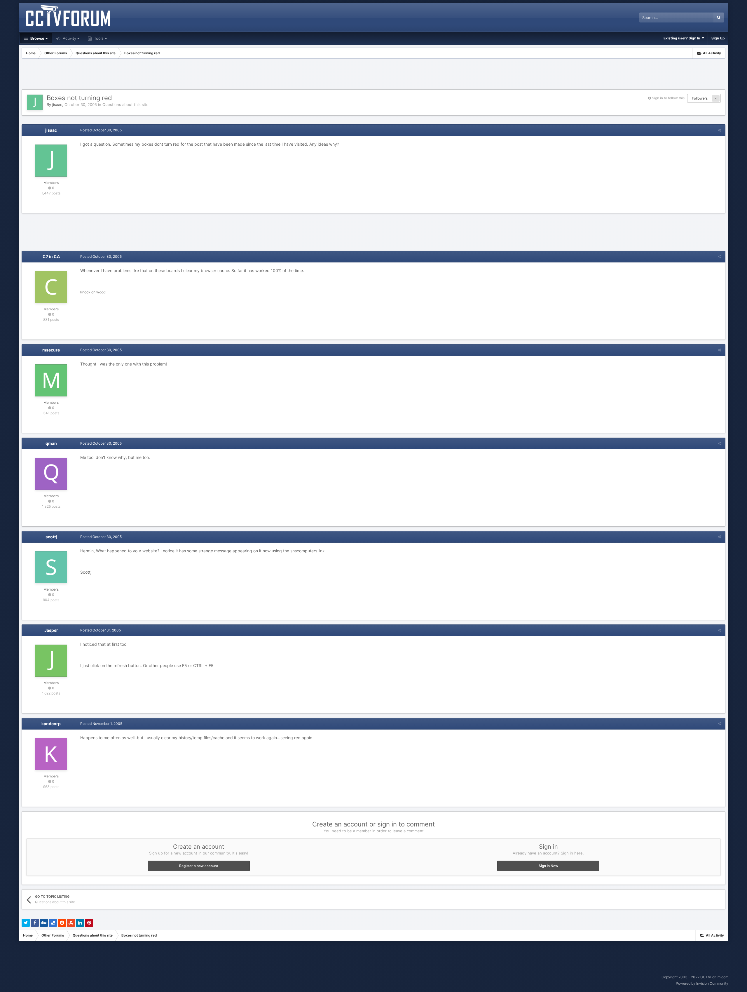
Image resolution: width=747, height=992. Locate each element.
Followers (700, 98)
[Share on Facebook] (35, 923)
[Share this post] (719, 130)
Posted (101, 130)
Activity (69, 38)
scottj (51, 536)
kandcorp (51, 723)
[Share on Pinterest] (89, 923)
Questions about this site (125, 104)
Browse (36, 38)
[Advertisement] (373, 75)
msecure (51, 349)
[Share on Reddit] (62, 923)
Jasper (51, 630)
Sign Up (718, 38)
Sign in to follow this (668, 98)
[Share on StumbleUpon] (71, 923)
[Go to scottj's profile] (51, 567)
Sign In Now (548, 866)
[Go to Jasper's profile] (51, 661)
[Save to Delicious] (53, 923)
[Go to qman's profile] (51, 474)
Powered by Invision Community (702, 983)
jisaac (57, 104)
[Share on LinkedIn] (80, 923)
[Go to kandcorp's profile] (51, 754)
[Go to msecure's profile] (51, 380)
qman (51, 443)
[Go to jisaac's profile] (35, 102)
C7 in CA (51, 256)
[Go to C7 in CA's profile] (51, 287)
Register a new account (198, 866)
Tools (98, 38)
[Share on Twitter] (26, 923)
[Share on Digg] (44, 923)
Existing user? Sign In (683, 38)
